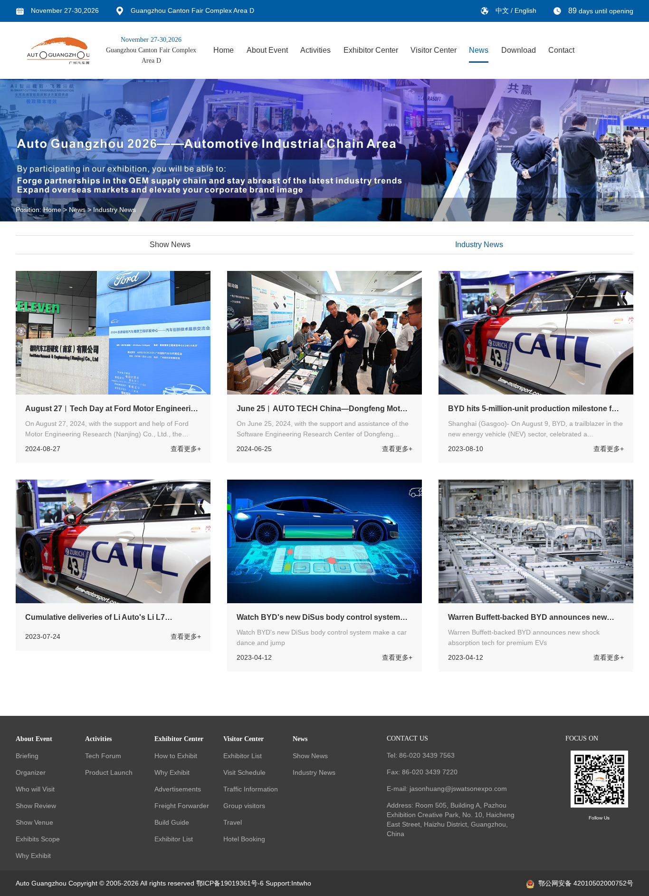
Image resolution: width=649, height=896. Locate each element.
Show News (170, 245)
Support (277, 883)
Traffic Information (250, 789)
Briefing (27, 756)
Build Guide (171, 822)
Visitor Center (433, 50)
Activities (315, 50)
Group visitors (244, 805)
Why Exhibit (33, 855)
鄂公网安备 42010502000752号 (585, 883)
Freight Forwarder (181, 805)
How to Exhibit (175, 756)
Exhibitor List (173, 839)
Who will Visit (35, 789)
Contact (561, 50)
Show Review (36, 805)
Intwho (301, 883)
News (478, 50)
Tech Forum (103, 756)
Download (518, 50)
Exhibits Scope (38, 839)
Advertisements (177, 789)
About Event (267, 50)
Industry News (114, 209)
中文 (503, 10)
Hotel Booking (244, 839)
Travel (232, 822)
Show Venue (34, 822)
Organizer (31, 772)
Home (223, 50)
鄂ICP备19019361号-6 (230, 883)
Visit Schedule (244, 772)
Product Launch (109, 772)
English (525, 10)
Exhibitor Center (371, 50)
